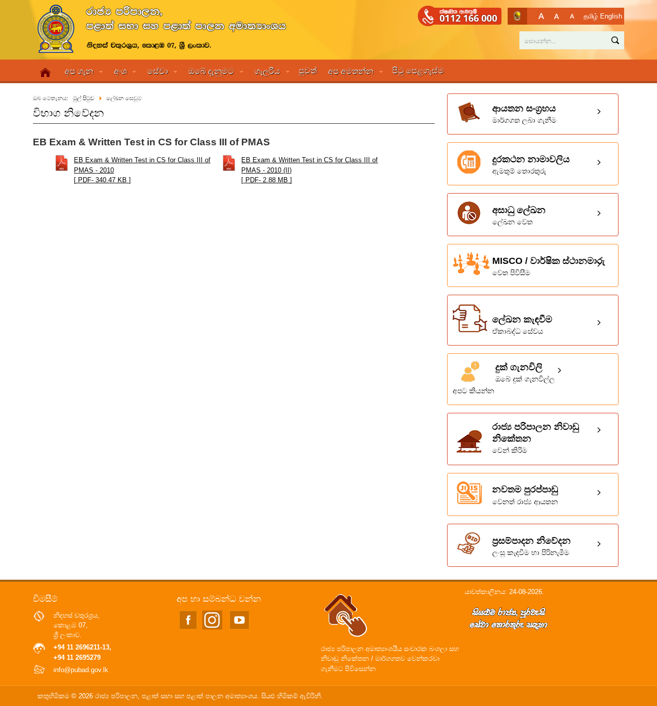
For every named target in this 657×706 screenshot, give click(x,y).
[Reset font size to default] (556, 16)
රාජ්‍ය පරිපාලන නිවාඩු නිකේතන (535, 438)
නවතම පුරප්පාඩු (525, 494)
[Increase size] (541, 16)
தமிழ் (591, 16)
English (611, 16)
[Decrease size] (572, 16)
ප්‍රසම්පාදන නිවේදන (531, 546)
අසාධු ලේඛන (519, 215)
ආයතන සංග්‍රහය (524, 113)
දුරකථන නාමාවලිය (531, 164)
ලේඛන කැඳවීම (522, 324)
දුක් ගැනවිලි (504, 378)
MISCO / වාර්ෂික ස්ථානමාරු (548, 266)
